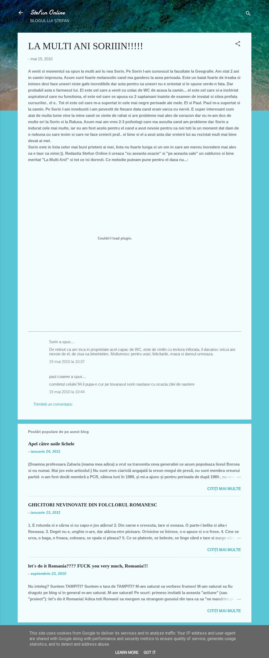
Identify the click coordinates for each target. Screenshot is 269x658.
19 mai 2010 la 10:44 (67, 392)
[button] (238, 45)
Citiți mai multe (224, 488)
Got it (150, 652)
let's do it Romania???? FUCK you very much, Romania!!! (88, 566)
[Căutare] (248, 14)
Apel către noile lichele (51, 443)
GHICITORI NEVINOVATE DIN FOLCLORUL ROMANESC (92, 504)
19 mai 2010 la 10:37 (67, 361)
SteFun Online (47, 12)
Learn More (126, 652)
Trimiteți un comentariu (52, 404)
